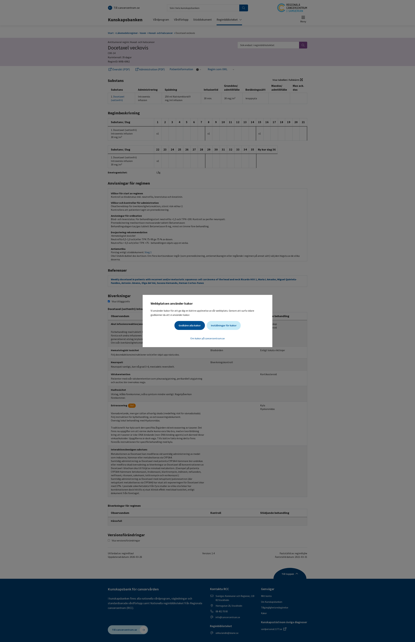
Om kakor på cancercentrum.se (207, 338)
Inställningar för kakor (224, 325)
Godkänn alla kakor (190, 325)
